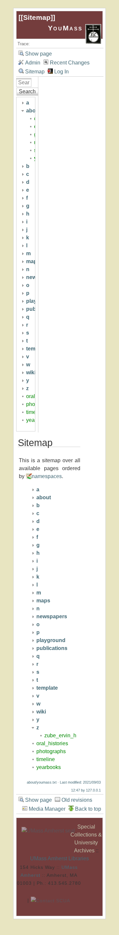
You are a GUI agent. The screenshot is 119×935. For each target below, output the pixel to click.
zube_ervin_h (60, 735)
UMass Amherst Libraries (59, 858)
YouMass (66, 28)
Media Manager (47, 809)
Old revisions (76, 800)
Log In (61, 71)
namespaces (47, 476)
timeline (45, 759)
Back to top (88, 809)
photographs (51, 751)
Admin (32, 62)
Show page (38, 54)
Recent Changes (70, 62)
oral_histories (52, 743)
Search (27, 91)
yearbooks (48, 767)
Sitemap (37, 17)
